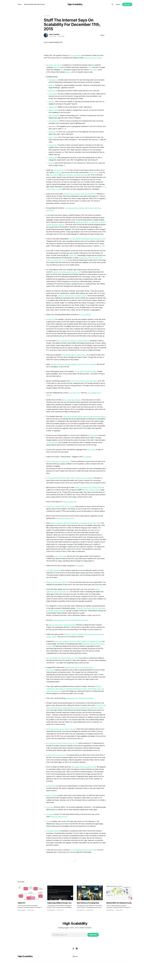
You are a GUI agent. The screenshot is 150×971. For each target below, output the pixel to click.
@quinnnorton (52, 126)
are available (87, 457)
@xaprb (51, 163)
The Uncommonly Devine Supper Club (83, 850)
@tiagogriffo (53, 157)
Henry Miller (53, 94)
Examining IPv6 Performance (56, 755)
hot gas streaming (76, 55)
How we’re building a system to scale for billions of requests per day (78, 641)
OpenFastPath (51, 786)
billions (68, 72)
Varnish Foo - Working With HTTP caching (60, 506)
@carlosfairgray (54, 121)
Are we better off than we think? (86, 371)
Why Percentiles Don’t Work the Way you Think (62, 658)
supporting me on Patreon (93, 58)
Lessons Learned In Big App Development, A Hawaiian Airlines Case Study (75, 523)
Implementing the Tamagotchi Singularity (79, 698)
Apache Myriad (51, 795)
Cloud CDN (72, 255)
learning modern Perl (69, 502)
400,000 (56, 67)
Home (19, 4)
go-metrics (49, 814)
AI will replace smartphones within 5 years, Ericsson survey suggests (69, 478)
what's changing (67, 175)
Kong (48, 821)
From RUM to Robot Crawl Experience (84, 381)
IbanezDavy (53, 145)
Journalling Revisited (53, 570)
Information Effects (52, 831)
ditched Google (93, 435)
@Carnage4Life (54, 115)
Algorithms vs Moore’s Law (65, 518)
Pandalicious (53, 80)
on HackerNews (51, 442)
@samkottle (53, 107)
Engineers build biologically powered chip (66, 272)
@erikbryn (52, 91)
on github (58, 172)
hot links (47, 16)
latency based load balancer (71, 400)
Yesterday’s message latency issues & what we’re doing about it (84, 416)
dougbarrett (50, 319)
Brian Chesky (53, 137)
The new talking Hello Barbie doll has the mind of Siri (87, 239)
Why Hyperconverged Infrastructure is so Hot (61, 743)
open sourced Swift (60, 170)
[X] (73, 948)
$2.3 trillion (93, 70)
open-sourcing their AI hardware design (61, 625)
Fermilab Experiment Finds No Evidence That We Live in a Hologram (73, 364)
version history (94, 172)
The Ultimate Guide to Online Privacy (74, 355)
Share (102, 35)
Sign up (75, 956)
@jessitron (52, 132)
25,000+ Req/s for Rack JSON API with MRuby (79, 194)
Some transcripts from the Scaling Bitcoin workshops (70, 620)
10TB (89, 67)
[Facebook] (77, 948)
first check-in (54, 175)
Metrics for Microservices (58, 817)
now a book (92, 449)
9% (62, 70)
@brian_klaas (53, 110)
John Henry (58, 65)
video (62, 611)
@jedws (51, 101)
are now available (85, 314)
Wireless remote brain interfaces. (57, 582)
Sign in (118, 4)
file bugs (84, 175)
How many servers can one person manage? (61, 729)
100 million (49, 65)
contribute (76, 175)
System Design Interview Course (34, 4)
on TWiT (102, 246)
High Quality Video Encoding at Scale (83, 767)
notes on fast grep (60, 556)
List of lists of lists (74, 393)
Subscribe (127, 4)
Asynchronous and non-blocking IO (58, 461)
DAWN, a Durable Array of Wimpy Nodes (88, 487)
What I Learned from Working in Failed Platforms (72, 341)
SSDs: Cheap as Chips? (92, 490)
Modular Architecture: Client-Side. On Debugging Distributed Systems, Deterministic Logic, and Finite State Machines (75, 689)
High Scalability (75, 4)
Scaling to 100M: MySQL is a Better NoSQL (72, 296)
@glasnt (51, 85)
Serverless (49, 807)
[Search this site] (112, 4)
